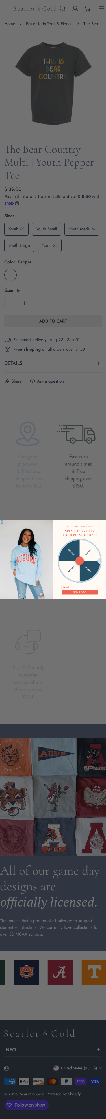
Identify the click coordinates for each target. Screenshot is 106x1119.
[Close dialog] (2, 522)
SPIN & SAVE (79, 592)
